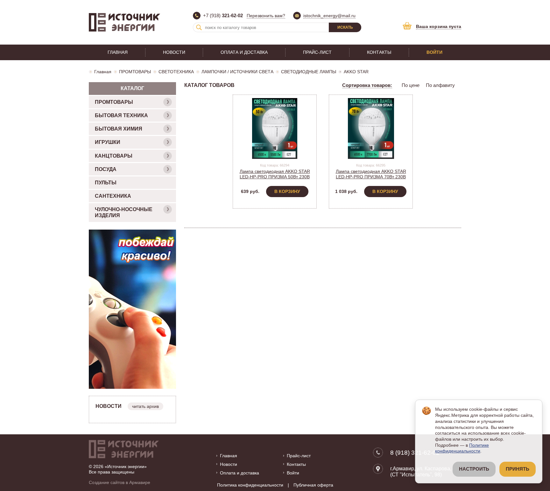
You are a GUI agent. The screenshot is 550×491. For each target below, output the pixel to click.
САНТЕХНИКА (113, 196)
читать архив (145, 406)
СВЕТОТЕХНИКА (176, 71)
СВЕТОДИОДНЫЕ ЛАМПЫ (308, 71)
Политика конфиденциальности (250, 484)
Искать (345, 27)
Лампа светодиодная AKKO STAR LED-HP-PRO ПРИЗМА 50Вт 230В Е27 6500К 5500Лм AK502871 (275, 177)
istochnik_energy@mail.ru (329, 15)
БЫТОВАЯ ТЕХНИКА (121, 115)
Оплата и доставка (244, 52)
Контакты (379, 52)
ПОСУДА (105, 169)
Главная (118, 52)
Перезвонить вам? (266, 15)
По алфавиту (440, 85)
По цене (411, 85)
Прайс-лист (317, 52)
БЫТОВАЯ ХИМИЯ (118, 129)
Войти (434, 52)
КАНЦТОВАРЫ (113, 156)
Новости (174, 52)
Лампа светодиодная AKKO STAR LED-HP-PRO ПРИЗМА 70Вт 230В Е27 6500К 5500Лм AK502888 (371, 177)
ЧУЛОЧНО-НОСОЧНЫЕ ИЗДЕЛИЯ (123, 212)
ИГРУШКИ (107, 142)
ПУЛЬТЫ (105, 182)
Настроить (474, 469)
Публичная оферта (313, 484)
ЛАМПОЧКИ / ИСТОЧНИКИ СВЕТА (237, 71)
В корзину (287, 191)
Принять (517, 469)
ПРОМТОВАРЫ (135, 71)
